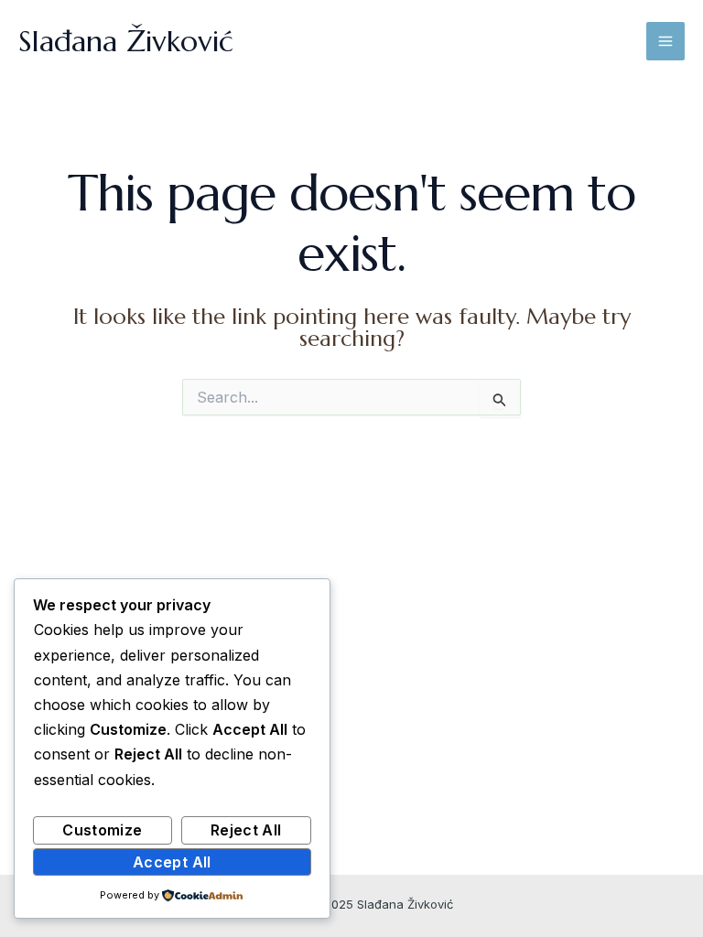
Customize (102, 830)
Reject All (246, 830)
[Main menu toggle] (665, 41)
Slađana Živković (125, 41)
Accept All (172, 862)
